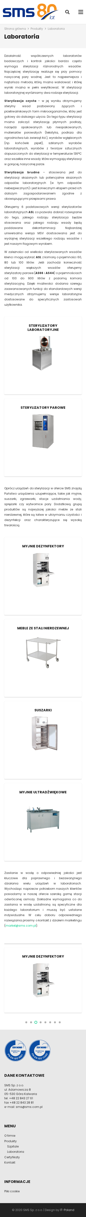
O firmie (9, 1136)
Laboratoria (15, 1152)
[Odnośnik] (31, 12)
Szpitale (13, 1146)
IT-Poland (67, 1210)
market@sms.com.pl (20, 926)
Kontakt (9, 1162)
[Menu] (80, 12)
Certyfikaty (12, 1157)
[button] (67, 12)
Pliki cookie (12, 1191)
